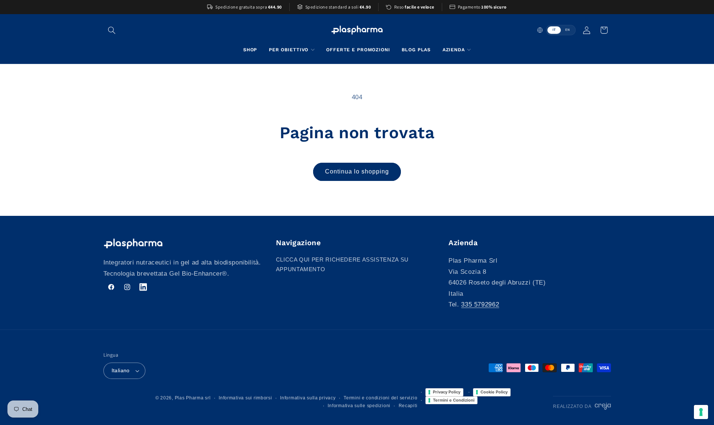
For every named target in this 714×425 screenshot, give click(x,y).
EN (567, 30)
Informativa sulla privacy (307, 398)
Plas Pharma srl (193, 398)
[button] (111, 30)
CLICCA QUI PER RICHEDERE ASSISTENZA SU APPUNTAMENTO (342, 264)
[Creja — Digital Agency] (603, 406)
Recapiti (408, 405)
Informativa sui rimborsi (245, 398)
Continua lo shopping (357, 171)
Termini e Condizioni (454, 400)
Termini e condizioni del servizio (380, 398)
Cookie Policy (494, 392)
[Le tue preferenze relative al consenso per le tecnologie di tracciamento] (701, 412)
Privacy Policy (446, 392)
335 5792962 (480, 304)
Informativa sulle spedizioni (359, 405)
